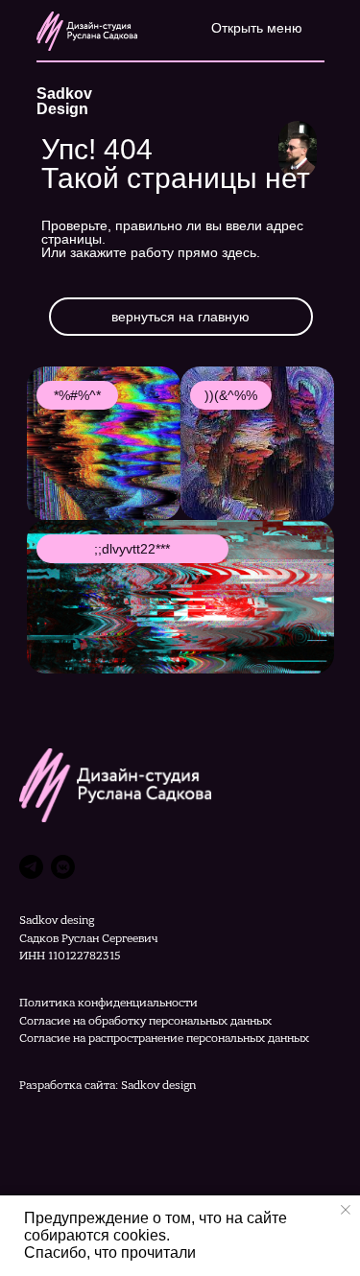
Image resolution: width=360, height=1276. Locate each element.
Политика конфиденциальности (108, 1002)
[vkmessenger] (63, 867)
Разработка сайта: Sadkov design (107, 1085)
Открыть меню (256, 27)
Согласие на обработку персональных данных (145, 1021)
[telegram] (31, 867)
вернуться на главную (180, 316)
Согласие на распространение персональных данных (164, 1038)
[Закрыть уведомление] (345, 1209)
